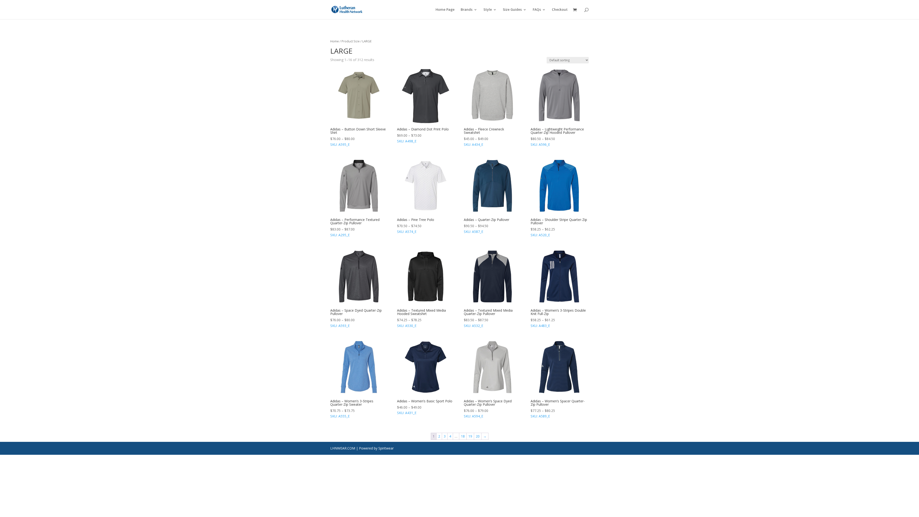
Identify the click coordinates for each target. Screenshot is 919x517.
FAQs (537, 10)
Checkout (560, 10)
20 (478, 436)
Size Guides (512, 10)
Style (487, 10)
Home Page (445, 10)
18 (463, 436)
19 (470, 436)
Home (334, 41)
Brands (466, 10)
